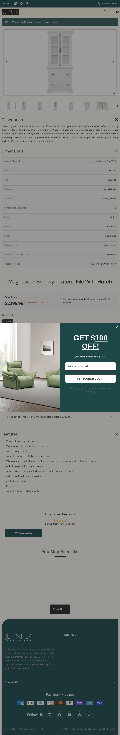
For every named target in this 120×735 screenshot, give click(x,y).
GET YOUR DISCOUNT (90, 379)
